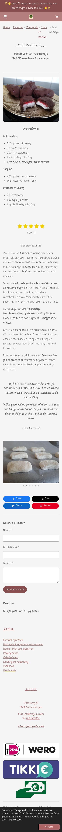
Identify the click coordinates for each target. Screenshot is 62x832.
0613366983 (33, 718)
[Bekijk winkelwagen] (56, 16)
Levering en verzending (15, 662)
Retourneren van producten (18, 649)
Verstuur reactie (15, 589)
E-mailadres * (11, 547)
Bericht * (8, 563)
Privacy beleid (10, 653)
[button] (56, 443)
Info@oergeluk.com (34, 714)
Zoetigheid (32, 28)
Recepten (18, 28)
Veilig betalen (10, 657)
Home (6, 28)
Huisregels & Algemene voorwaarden (23, 644)
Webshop (8, 666)
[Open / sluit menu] (5, 16)
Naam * (7, 530)
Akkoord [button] (49, 827)
